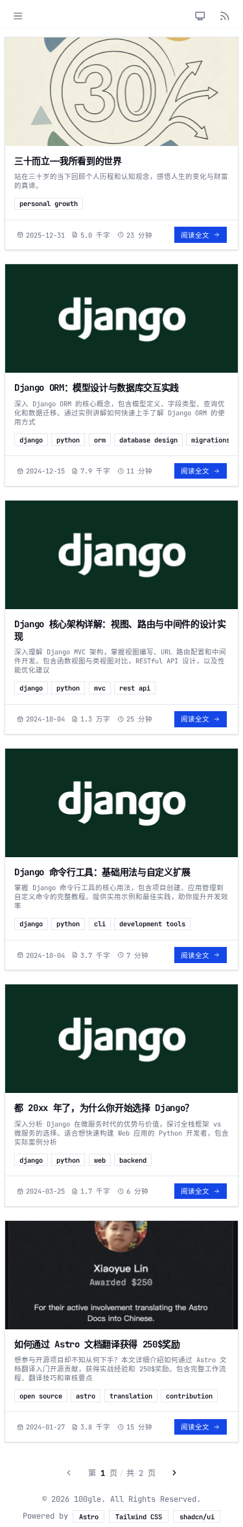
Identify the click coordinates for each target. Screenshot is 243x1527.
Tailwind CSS (138, 1516)
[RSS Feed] (225, 16)
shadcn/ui (196, 1516)
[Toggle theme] (200, 16)
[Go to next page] (174, 1473)
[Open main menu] (18, 16)
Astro (88, 1516)
